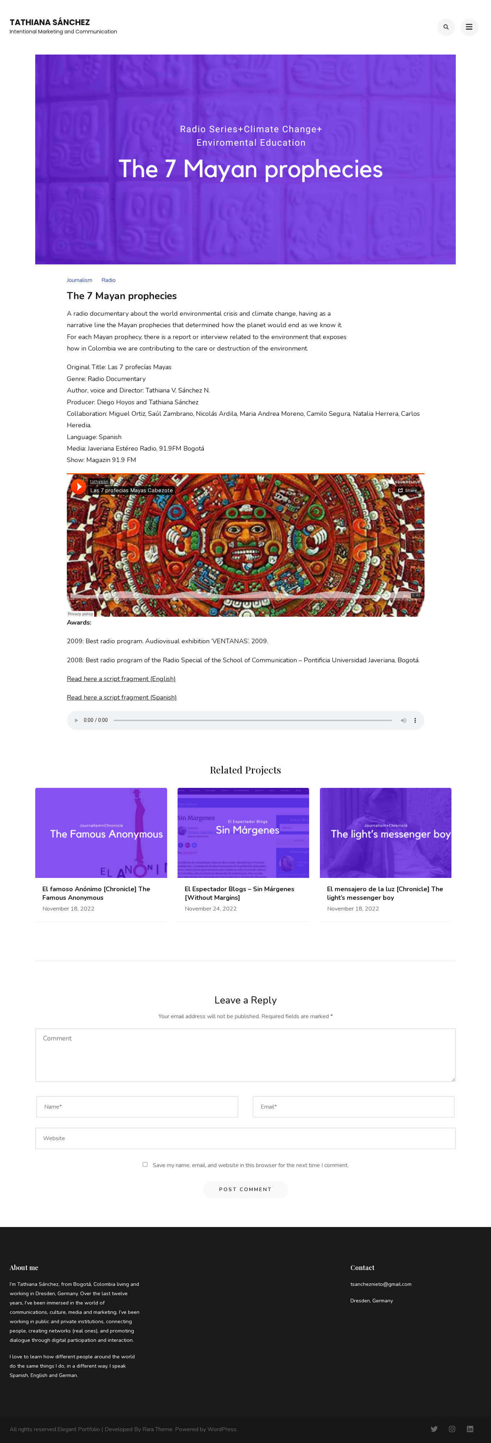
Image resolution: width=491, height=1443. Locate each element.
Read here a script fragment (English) (121, 679)
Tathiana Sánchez (50, 22)
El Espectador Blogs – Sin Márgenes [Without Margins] (239, 893)
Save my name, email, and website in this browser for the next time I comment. (251, 1165)
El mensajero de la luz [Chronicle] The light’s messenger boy (385, 893)
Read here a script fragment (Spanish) (122, 697)
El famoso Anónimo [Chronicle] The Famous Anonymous (96, 893)
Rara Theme (157, 1429)
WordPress (222, 1429)
